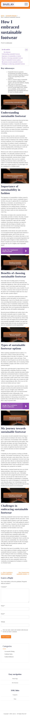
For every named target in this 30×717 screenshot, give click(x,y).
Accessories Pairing (9, 651)
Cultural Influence (9, 656)
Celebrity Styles (8, 654)
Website (3, 622)
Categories (15, 694)
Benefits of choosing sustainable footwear (12, 58)
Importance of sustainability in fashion (11, 56)
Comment (4, 587)
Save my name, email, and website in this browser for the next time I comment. (15, 630)
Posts (15, 699)
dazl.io (8, 4)
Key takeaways (7, 52)
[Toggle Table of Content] (25, 49)
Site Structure (15, 682)
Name (3, 605)
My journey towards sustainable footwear (12, 62)
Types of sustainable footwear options (11, 60)
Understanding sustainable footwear (11, 54)
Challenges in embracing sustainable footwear (13, 64)
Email (3, 614)
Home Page (15, 678)
